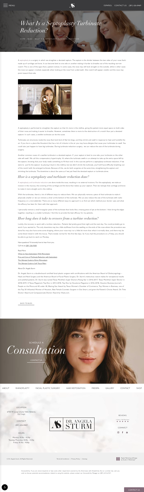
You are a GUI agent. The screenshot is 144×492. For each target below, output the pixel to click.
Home (22, 39)
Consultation (36, 349)
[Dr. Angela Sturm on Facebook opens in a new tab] (122, 432)
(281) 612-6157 (105, 473)
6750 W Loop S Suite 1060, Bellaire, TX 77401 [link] (21, 413)
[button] (5, 487)
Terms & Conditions (63, 459)
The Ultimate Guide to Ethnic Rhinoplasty (32, 260)
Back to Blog (26, 303)
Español (108, 5)
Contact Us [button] (134, 490)
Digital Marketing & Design (129, 459)
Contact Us (120, 5)
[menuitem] (5, 388)
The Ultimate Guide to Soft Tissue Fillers (32, 263)
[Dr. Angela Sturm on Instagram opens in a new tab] (118, 432)
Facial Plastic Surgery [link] (48, 388)
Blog (30, 39)
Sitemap (84, 459)
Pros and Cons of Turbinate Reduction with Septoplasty (37, 257)
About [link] (5, 388)
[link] (135, 5)
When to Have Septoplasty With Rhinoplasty (34, 253)
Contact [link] (125, 388)
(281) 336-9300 (31, 245)
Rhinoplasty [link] (22, 388)
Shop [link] (139, 388)
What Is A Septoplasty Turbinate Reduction (57, 39)
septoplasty (24, 60)
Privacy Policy (75, 459)
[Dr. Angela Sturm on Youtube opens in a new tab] (127, 432)
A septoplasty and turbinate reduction (33, 182)
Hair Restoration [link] (76, 388)
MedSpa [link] (95, 388)
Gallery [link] (110, 388)
